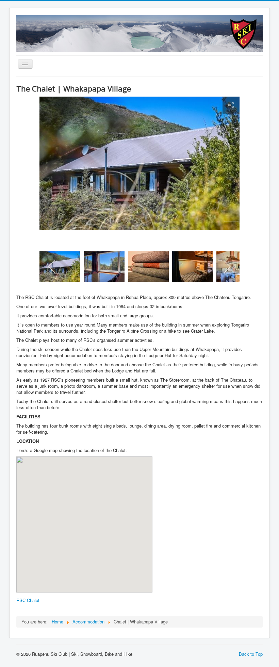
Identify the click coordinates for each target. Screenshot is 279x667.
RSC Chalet (27, 600)
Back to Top (251, 654)
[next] (226, 266)
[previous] (52, 266)
